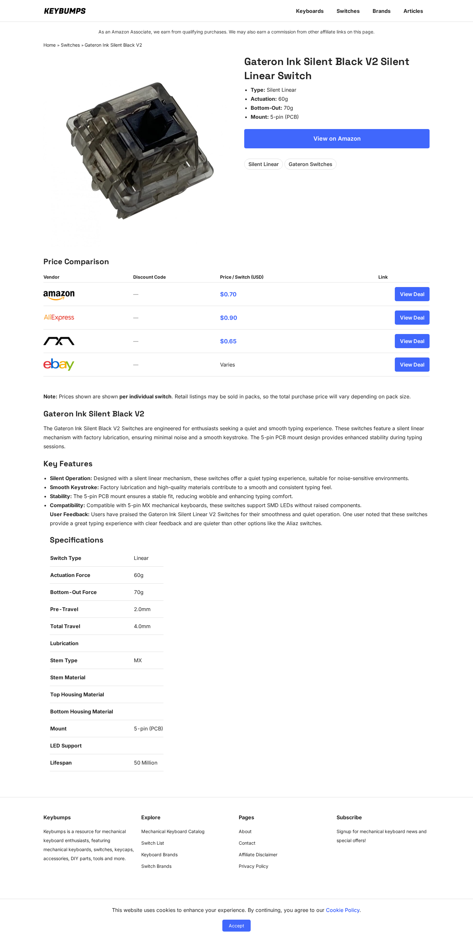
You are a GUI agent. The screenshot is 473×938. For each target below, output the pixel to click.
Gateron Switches (310, 164)
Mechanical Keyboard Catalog (173, 831)
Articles (413, 11)
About (245, 831)
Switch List (152, 843)
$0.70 (228, 294)
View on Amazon (337, 138)
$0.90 (228, 317)
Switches (348, 11)
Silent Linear (263, 164)
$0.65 (228, 341)
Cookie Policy (342, 910)
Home (49, 45)
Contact (247, 843)
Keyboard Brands (159, 854)
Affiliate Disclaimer (258, 854)
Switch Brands (156, 866)
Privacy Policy (253, 866)
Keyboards (310, 11)
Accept (236, 925)
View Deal (412, 294)
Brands (382, 11)
